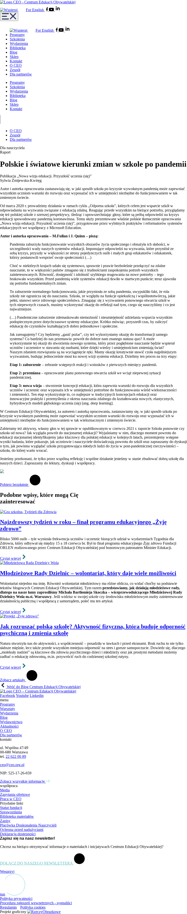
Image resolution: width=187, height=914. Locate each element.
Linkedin (37, 695)
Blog (13, 52)
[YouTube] (52, 10)
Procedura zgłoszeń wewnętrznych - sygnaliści (36, 903)
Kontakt (16, 61)
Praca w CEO (10, 799)
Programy (17, 35)
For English (35, 10)
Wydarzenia (19, 43)
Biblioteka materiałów (17, 816)
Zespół (15, 70)
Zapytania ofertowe (15, 794)
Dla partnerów (21, 74)
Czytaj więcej (10, 558)
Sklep (14, 57)
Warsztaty (7, 709)
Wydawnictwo (11, 722)
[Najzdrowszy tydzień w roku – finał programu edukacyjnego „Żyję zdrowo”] (93, 512)
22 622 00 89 (16, 756)
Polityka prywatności (16, 898)
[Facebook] (47, 10)
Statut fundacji (11, 808)
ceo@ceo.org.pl (12, 765)
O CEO (16, 65)
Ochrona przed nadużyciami (21, 829)
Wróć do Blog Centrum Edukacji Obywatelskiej (43, 687)
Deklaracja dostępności (18, 834)
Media (5, 790)
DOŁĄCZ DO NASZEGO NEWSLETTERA (37, 863)
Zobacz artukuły (13, 680)
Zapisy (5, 821)
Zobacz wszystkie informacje (23, 781)
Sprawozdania (11, 812)
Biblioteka (18, 48)
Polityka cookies (33, 907)
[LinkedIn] (58, 10)
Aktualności (9, 726)
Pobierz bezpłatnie (14, 484)
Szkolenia (17, 39)
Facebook (7, 695)
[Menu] (9, 16)
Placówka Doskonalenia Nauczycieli (28, 825)
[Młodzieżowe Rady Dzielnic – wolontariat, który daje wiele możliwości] (93, 563)
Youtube (22, 695)
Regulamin (8, 907)
